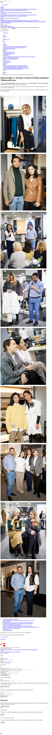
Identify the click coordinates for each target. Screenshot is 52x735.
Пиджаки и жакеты (14, 47)
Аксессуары (3, 13)
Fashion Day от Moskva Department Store (11, 628)
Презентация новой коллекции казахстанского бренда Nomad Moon (17, 623)
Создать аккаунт (4, 658)
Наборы (8, 15)
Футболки (25, 10)
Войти (2, 26)
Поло (22, 10)
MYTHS (9, 21)
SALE (2, 23)
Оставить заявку (4, 696)
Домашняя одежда (19, 9)
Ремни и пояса (6, 57)
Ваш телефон (3, 673)
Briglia (16, 20)
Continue (2, 714)
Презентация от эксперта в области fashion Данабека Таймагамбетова (18, 622)
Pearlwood (23, 21)
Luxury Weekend (6, 621)
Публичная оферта (34, 649)
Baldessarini (3, 20)
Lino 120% (17, 66)
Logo (2, 30)
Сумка (9, 18)
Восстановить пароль (5, 686)
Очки (11, 15)
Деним (5, 10)
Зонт (22, 15)
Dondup (19, 20)
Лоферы (26, 12)
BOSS (14, 20)
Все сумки (3, 18)
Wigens (5, 22)
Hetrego (32, 20)
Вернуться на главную (8, 630)
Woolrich (9, 22)
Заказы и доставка (13, 649)
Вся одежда (3, 9)
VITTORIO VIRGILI (11, 69)
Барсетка (17, 18)
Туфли (10, 12)
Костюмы (9, 10)
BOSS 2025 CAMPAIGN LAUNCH (10, 619)
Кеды (31, 12)
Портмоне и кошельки (28, 14)
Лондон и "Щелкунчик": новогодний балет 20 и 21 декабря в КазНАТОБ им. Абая (21, 627)
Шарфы (25, 15)
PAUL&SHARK (17, 21)
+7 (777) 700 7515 (11, 27)
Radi (28, 21)
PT (26, 21)
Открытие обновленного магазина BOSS (12, 624)
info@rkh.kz (3, 639)
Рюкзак (6, 18)
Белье (24, 9)
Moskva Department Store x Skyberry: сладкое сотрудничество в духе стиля (19, 620)
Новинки (3, 6)
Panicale (12, 21)
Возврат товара (21, 649)
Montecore (5, 21)
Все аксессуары (4, 14)
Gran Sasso (29, 20)
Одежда (2, 8)
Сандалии (7, 12)
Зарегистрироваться (8, 26)
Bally (6, 20)
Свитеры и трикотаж (10, 9)
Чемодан (13, 18)
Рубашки (13, 10)
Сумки (2, 17)
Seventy (35, 21)
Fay (26, 20)
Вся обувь (3, 12)
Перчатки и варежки (16, 15)
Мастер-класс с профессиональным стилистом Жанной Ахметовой (17, 625)
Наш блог (18, 651)
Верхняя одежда (28, 9)
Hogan (35, 20)
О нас (2, 651)
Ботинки (19, 12)
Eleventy (23, 20)
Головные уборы (11, 14)
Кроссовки (14, 12)
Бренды (2, 19)
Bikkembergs (10, 20)
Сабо (29, 12)
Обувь (2, 11)
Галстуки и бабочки (19, 14)
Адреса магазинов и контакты (9, 651)
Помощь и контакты (5, 649)
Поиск (14, 28)
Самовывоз (26, 649)
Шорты (19, 10)
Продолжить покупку (5, 706)
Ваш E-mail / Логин (5, 668)
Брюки (16, 10)
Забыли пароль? (7, 662)
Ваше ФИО (3, 672)
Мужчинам (5, 4)
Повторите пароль (4, 671)
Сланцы (22, 12)
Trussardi (39, 21)
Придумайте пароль (11, 669)
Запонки (5, 15)
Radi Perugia (31, 21)
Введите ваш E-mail (5, 680)
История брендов (7, 629)
